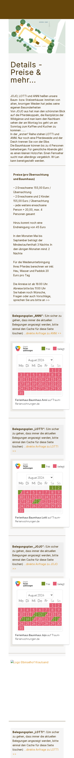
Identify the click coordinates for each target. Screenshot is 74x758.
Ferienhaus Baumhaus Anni (31, 399)
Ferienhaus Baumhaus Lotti (31, 517)
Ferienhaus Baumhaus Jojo (31, 635)
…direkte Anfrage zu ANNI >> (42, 333)
